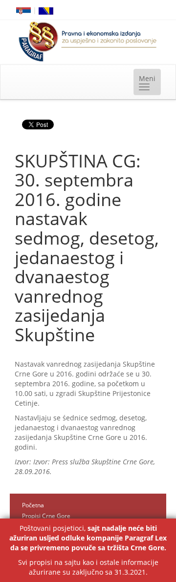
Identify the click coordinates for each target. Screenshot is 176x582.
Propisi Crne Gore (46, 516)
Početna (33, 505)
